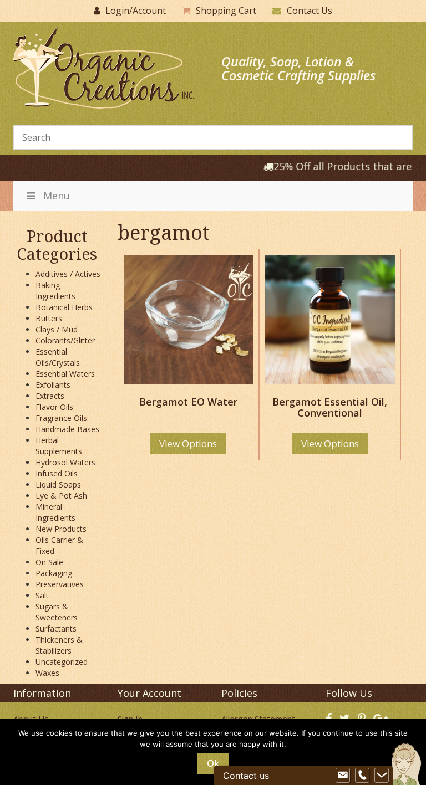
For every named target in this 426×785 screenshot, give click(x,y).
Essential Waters (65, 373)
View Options (188, 443)
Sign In (130, 718)
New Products (61, 529)
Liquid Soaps (58, 484)
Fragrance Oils (61, 418)
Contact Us (309, 10)
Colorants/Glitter (65, 340)
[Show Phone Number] (362, 775)
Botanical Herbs (64, 307)
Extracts (50, 396)
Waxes (47, 673)
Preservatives (60, 584)
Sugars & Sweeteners (57, 612)
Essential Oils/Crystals (58, 357)
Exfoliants (53, 384)
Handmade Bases (67, 429)
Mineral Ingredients (55, 512)
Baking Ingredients (55, 290)
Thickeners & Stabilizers (59, 645)
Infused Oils (57, 473)
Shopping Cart (226, 10)
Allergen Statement (258, 718)
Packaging (54, 573)
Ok (213, 763)
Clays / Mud (57, 329)
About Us (31, 718)
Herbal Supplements (59, 445)
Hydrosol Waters (65, 462)
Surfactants (56, 628)
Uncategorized (62, 661)
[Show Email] (343, 775)
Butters (49, 318)
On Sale (49, 562)
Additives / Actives (68, 274)
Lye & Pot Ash (61, 495)
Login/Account (135, 10)
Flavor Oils (54, 407)
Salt (42, 595)
